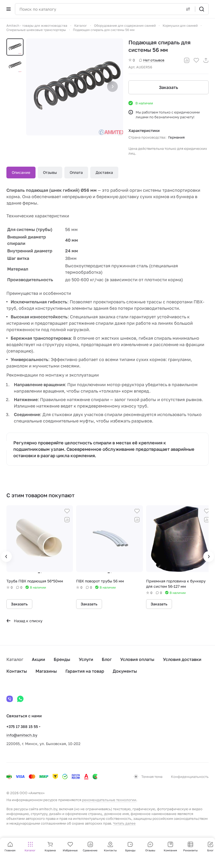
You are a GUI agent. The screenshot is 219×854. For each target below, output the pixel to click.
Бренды (62, 659)
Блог (107, 659)
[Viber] (9, 699)
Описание (21, 172)
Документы (125, 671)
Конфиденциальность (190, 776)
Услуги (86, 659)
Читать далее (124, 823)
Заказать (168, 87)
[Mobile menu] (8, 9)
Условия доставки (182, 659)
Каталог (14, 659)
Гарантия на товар (84, 671)
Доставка (104, 172)
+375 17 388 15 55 (22, 726)
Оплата (76, 172)
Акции (38, 659)
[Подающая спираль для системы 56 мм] (74, 86)
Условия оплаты (137, 659)
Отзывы (50, 172)
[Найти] (201, 9)
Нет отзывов (153, 60)
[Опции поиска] (188, 9)
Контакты (16, 671)
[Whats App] (20, 699)
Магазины (46, 671)
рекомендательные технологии (109, 800)
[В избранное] (196, 60)
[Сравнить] (186, 60)
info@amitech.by (21, 735)
